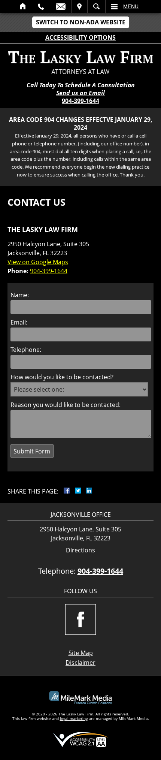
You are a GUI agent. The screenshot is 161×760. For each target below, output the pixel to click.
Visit (79, 6)
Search (96, 6)
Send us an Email (80, 93)
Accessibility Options (80, 37)
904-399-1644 (80, 101)
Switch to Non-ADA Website (80, 22)
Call (41, 6)
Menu (131, 6)
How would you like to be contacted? (61, 377)
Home (23, 6)
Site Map (81, 653)
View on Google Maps (37, 262)
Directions (80, 550)
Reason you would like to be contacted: (65, 405)
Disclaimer (80, 662)
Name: (19, 295)
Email (60, 6)
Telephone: (25, 350)
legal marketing (74, 718)
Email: (18, 322)
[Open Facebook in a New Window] (80, 619)
